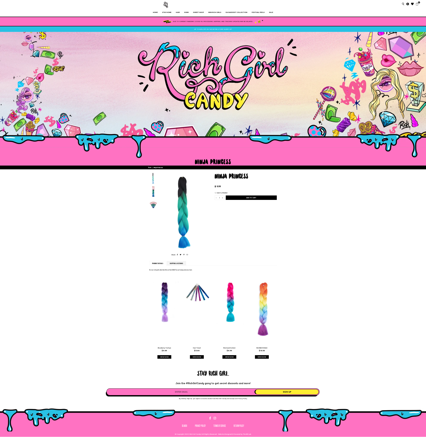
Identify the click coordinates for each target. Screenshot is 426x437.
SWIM (186, 12)
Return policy (239, 425)
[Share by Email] (187, 254)
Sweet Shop (198, 12)
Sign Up (287, 391)
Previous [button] (160, 212)
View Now (164, 357)
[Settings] (407, 4)
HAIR (178, 12)
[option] (185, 211)
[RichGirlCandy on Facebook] (210, 418)
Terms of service (219, 425)
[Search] (403, 4)
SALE (271, 12)
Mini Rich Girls (214, 12)
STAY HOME (166, 12)
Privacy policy (200, 425)
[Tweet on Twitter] (180, 254)
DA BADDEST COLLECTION (236, 12)
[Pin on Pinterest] (184, 254)
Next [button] (209, 212)
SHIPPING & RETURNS (176, 263)
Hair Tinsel (197, 348)
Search (184, 425)
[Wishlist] (412, 4)
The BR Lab (247, 434)
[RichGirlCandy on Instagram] (214, 418)
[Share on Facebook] (177, 254)
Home (155, 12)
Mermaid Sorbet (229, 348)
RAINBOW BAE (261, 348)
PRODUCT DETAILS (157, 263)
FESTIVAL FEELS (258, 12)
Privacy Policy (242, 398)
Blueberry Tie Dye (164, 348)
